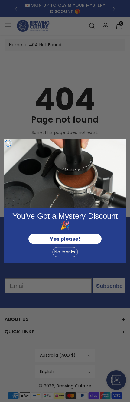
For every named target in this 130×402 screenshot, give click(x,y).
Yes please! (65, 239)
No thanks (64, 252)
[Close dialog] (8, 143)
